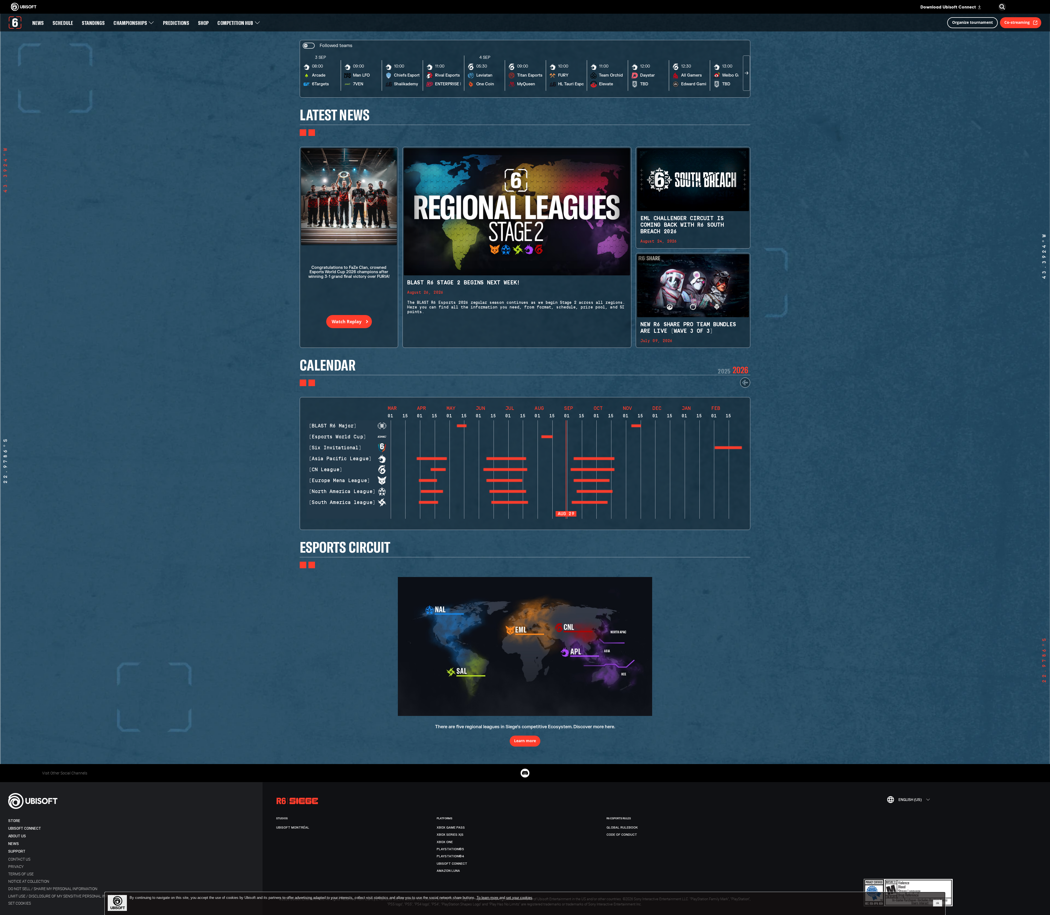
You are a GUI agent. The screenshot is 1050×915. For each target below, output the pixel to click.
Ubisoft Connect (24, 828)
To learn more (488, 898)
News (13, 844)
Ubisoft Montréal (292, 827)
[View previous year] (745, 386)
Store (14, 821)
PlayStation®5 (450, 849)
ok (937, 903)
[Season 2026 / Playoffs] (728, 448)
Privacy (16, 866)
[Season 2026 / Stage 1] (547, 437)
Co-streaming (1017, 22)
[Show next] (746, 73)
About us (17, 836)
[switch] (327, 46)
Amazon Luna (448, 871)
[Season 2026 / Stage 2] (636, 426)
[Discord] (525, 773)
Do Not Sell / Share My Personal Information (52, 888)
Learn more (525, 740)
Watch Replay (346, 322)
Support (16, 851)
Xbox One (445, 842)
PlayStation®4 (450, 856)
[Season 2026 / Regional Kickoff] (461, 426)
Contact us (19, 859)
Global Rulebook (622, 827)
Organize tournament (972, 22)
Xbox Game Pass (451, 827)
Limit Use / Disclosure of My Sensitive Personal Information (67, 896)
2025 (724, 371)
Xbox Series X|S (450, 835)
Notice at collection (28, 881)
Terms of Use (21, 873)
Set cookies (19, 903)
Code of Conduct (621, 835)
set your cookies (519, 898)
